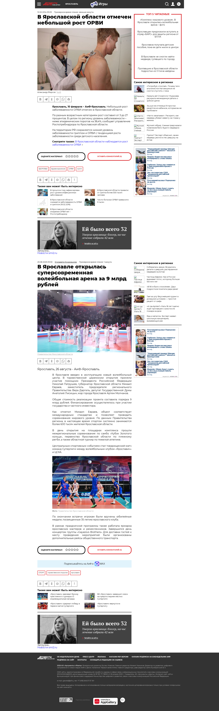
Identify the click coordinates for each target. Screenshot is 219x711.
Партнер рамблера (83, 700)
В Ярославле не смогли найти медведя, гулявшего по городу (158, 58)
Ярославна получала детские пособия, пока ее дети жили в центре (158, 46)
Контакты (82, 660)
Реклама (102, 657)
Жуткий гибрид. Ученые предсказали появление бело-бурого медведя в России (164, 127)
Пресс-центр (88, 657)
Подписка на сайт (65, 660)
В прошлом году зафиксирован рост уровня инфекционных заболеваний (65, 192)
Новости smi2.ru (47, 253)
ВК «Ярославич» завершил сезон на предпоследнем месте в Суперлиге (112, 596)
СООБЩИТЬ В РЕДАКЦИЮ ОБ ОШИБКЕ (106, 660)
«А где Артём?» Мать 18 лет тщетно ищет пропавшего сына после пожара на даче (163, 308)
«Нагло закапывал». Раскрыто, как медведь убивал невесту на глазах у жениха (163, 117)
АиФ (59, 92)
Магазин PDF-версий (118, 657)
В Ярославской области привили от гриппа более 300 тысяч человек (112, 192)
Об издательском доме (68, 657)
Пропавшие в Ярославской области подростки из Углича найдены (158, 69)
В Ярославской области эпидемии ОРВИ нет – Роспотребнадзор (61, 211)
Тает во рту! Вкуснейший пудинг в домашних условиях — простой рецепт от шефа (162, 298)
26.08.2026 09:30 (44, 262)
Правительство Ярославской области (55, 354)
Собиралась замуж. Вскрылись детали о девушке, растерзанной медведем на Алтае (162, 269)
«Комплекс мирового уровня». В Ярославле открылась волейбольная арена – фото (158, 22)
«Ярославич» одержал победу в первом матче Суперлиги (65, 604)
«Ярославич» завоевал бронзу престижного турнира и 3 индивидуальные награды (64, 596)
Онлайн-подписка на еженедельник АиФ (151, 657)
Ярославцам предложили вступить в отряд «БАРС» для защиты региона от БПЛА (157, 34)
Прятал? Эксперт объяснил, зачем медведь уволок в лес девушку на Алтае (162, 137)
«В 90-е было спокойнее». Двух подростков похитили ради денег (162, 288)
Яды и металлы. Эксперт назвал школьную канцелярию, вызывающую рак (161, 318)
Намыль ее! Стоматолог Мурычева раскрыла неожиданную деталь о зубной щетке (163, 98)
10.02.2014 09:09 (44, 12)
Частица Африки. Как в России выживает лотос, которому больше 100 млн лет (163, 279)
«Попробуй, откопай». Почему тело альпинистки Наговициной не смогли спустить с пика (163, 88)
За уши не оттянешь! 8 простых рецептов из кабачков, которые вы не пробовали (164, 108)
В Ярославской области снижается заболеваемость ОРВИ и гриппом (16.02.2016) (66, 202)
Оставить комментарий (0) (109, 156)
